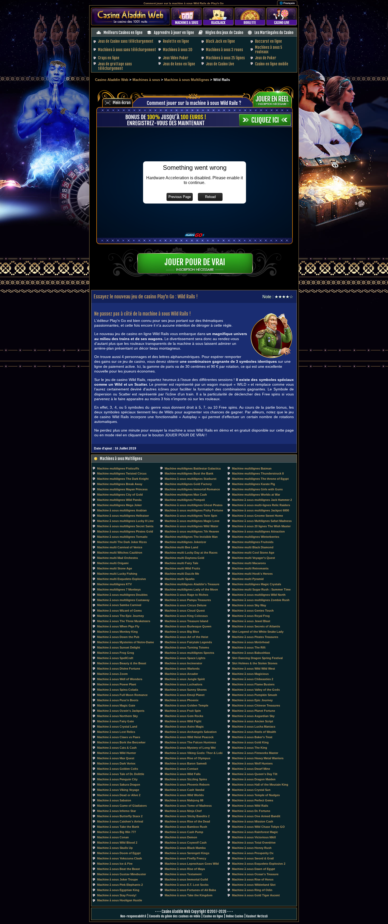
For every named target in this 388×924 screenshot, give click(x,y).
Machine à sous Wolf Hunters (252, 763)
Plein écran (122, 102)
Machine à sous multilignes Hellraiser (123, 515)
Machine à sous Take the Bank (118, 826)
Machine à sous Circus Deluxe (185, 605)
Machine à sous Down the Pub (118, 636)
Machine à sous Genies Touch (253, 610)
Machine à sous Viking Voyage (118, 789)
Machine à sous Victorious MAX (254, 837)
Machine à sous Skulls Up (115, 847)
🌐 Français (287, 3)
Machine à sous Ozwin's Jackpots (120, 710)
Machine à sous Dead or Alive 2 (118, 795)
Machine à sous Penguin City (117, 779)
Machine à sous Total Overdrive (254, 842)
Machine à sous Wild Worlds (184, 795)
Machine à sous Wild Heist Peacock (189, 737)
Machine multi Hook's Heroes (252, 573)
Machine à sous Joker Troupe (117, 879)
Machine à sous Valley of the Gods (256, 689)
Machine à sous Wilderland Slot (254, 884)
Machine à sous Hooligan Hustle (119, 900)
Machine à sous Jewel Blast (251, 621)
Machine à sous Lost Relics (116, 731)
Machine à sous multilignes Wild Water (191, 526)
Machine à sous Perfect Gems (252, 800)
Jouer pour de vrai (194, 262)
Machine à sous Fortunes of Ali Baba (190, 890)
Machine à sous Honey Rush (252, 847)
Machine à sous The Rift (249, 647)
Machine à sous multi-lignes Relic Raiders (261, 505)
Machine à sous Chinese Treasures (256, 705)
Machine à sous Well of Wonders (119, 679)
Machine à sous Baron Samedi (186, 763)
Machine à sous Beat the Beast (118, 868)
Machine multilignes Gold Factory (188, 484)
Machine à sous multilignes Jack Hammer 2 (262, 499)
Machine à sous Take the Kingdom (188, 895)
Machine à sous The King (249, 747)
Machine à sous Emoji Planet (185, 694)
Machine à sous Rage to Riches (186, 594)
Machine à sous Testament (183, 874)
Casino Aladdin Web (111, 80)
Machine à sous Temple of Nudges (256, 795)
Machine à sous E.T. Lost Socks (187, 884)
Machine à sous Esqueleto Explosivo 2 (258, 863)
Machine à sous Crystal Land (117, 726)
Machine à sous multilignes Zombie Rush (261, 600)
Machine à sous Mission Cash (252, 821)
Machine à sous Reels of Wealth (254, 731)
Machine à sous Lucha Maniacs (253, 726)
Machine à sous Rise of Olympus (187, 758)
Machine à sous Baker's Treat (252, 737)
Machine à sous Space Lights (185, 658)
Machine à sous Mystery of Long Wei (190, 747)
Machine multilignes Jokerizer (185, 542)
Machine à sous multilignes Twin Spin (191, 515)
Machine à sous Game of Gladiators (122, 805)
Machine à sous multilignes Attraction (258, 531)
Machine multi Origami (113, 563)
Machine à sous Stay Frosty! (116, 895)
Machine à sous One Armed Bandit (256, 816)
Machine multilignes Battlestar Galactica (193, 468)
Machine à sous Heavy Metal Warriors (257, 758)
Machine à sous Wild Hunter (116, 752)
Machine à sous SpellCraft (115, 658)
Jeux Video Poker (175, 58)
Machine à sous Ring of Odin (252, 890)
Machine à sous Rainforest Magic (255, 832)
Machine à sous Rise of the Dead (187, 821)
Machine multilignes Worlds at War (256, 494)
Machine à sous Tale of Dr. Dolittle (120, 774)
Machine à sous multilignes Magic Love (192, 521)
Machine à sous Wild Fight (183, 721)
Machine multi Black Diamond (252, 547)
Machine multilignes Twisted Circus (121, 473)
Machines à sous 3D (177, 49)
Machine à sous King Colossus (186, 615)
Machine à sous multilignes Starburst (190, 478)
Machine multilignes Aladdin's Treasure (192, 584)
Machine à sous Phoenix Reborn (187, 784)
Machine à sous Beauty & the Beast (121, 663)
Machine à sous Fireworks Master (255, 752)
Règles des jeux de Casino (224, 32)
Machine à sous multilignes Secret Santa (125, 526)
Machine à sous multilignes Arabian (122, 510)
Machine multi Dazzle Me (182, 573)
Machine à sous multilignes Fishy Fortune (194, 510)
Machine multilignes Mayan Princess (122, 489)
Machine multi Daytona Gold (184, 557)
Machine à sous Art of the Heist (186, 636)
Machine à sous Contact (181, 768)
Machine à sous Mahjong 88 (184, 800)
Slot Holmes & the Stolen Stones (254, 663)
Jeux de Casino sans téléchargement (125, 41)
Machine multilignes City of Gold (120, 494)
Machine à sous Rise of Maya (185, 868)
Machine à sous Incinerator (183, 663)
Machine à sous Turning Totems (187, 647)
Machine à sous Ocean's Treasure (255, 874)
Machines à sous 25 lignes (225, 58)
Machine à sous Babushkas (251, 652)
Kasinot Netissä (257, 916)
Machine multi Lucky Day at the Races (191, 552)
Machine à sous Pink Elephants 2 (120, 884)
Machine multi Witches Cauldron (119, 552)
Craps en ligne (108, 58)
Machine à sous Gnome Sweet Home (257, 515)
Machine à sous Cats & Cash (117, 747)
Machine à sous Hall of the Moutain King (260, 784)
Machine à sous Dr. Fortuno (251, 810)
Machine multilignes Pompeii (185, 499)
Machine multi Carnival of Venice (119, 547)
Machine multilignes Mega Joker (119, 505)
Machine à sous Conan (113, 837)
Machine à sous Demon (181, 837)
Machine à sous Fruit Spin (183, 710)
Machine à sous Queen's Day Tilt (254, 774)
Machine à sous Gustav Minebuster (121, 874)
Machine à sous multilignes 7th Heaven (192, 531)
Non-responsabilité (133, 916)
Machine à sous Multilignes (187, 80)
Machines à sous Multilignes (121, 458)
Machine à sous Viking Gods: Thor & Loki (194, 752)
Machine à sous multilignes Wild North (259, 594)
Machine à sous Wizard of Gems (119, 610)
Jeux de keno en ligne (179, 64)
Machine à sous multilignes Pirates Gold (125, 531)
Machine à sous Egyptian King (118, 890)
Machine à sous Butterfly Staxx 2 (120, 816)
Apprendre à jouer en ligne (174, 32)
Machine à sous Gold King (250, 742)
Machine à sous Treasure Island (186, 621)
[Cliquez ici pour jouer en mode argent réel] (274, 99)
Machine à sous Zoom (112, 673)
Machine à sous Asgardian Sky (253, 716)
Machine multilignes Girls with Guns (257, 489)
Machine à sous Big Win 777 (116, 832)
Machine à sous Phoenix (181, 700)
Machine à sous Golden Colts (117, 768)
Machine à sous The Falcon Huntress (190, 742)
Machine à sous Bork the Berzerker (121, 742)
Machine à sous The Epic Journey (120, 615)
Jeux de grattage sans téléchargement (115, 66)
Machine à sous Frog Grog (115, 652)
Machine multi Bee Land (181, 547)
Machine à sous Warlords (182, 668)
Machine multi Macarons (249, 563)
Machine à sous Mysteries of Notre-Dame (125, 642)
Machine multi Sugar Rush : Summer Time (261, 589)
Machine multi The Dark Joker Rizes (122, 542)
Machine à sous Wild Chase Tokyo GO (258, 826)
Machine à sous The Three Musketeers (123, 621)
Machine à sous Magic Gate (116, 705)
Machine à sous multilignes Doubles (122, 594)
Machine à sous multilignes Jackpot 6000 (260, 510)
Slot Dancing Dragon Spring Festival (257, 658)
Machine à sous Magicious (250, 673)
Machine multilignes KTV (114, 584)
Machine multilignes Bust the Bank (189, 473)
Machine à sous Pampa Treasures (188, 600)
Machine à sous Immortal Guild (186, 879)
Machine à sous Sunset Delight (118, 647)
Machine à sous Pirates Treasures (255, 636)
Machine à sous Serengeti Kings (187, 853)
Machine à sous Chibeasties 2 (252, 679)
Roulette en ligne (176, 41)
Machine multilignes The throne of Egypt (260, 478)
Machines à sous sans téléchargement (127, 49)
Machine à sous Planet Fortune (253, 710)
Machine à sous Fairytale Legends (188, 642)
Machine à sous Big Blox (182, 631)
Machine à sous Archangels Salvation (191, 731)
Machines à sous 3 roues (224, 49)
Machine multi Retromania (250, 568)
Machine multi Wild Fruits (182, 568)
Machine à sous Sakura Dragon (118, 784)
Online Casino (234, 916)
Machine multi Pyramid (248, 578)
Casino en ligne (213, 916)
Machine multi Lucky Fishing (117, 573)
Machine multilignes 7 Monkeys (119, 589)
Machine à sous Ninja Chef (183, 810)
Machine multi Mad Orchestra (117, 557)
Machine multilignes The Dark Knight (123, 478)
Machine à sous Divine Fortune (118, 668)
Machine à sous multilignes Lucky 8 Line (125, 521)
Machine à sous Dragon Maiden (254, 779)
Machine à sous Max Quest (115, 758)
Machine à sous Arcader (181, 673)
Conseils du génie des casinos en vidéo (174, 916)
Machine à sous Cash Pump (184, 832)
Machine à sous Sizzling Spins (186, 779)
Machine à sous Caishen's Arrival (120, 821)
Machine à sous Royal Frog (251, 615)
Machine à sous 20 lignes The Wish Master (261, 526)
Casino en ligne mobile (271, 64)
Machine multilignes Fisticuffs (118, 468)
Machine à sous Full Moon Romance (122, 694)
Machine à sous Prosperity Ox (252, 853)
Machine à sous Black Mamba (185, 847)
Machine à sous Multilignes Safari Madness (262, 521)
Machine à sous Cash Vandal (184, 789)
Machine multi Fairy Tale (181, 563)
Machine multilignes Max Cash (186, 494)
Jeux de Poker (265, 58)
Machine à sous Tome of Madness (188, 805)
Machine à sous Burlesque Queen (188, 626)
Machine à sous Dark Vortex (116, 763)
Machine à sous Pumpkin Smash (254, 694)
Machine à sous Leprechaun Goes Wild (192, 863)
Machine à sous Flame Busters (253, 684)
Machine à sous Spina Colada (117, 689)
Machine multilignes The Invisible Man (191, 536)
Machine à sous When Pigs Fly (118, 626)
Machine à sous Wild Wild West (253, 668)
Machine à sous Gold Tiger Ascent (256, 895)
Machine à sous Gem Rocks (184, 716)
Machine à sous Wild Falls (183, 774)
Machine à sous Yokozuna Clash (119, 858)
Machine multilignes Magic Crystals (256, 584)
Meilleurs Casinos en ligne (123, 32)
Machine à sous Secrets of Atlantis (256, 626)
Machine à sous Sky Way (249, 605)
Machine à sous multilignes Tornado (122, 536)
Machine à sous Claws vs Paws (118, 737)
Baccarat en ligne (268, 41)
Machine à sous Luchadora (183, 684)
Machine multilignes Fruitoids (252, 542)
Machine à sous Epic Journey (252, 700)
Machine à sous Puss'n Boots (117, 700)
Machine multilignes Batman (252, 468)
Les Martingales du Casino (274, 32)
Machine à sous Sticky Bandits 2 (187, 816)
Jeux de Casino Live (220, 64)
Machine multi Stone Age (114, 568)
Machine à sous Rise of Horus (252, 879)
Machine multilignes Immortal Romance (192, 489)
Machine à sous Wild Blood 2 (117, 842)
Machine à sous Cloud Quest (185, 610)
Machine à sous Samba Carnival (119, 605)
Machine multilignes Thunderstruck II (258, 473)
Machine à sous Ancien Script (252, 721)
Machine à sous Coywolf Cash (186, 842)
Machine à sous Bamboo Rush (186, 826)
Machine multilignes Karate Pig (253, 484)
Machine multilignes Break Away (119, 484)
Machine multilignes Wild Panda (119, 499)
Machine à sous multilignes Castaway (123, 600)
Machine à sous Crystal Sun (251, 789)
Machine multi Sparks (180, 578)
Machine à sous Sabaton (114, 800)
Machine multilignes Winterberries (255, 536)
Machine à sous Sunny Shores (186, 689)
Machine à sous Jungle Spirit (185, 679)
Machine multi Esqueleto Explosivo (121, 578)
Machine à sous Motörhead (250, 642)
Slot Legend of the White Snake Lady (257, 631)
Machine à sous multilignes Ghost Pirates (194, 505)
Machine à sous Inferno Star (116, 810)
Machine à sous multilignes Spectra (189, 652)
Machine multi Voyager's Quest (253, 557)
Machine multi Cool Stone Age (253, 552)
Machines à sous (146, 80)
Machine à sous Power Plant (116, 684)
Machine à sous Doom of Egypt (119, 853)
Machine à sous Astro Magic (184, 726)
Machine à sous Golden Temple (186, 705)
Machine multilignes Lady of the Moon (191, 589)
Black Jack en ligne (220, 41)
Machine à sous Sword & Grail (253, 858)
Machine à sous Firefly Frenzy (185, 858)
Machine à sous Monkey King (117, 631)
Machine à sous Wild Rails (250, 805)
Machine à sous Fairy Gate (115, 721)
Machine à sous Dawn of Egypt (253, 868)
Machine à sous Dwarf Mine (251, 768)
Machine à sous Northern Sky (117, 716)
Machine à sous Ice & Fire (115, 863)
